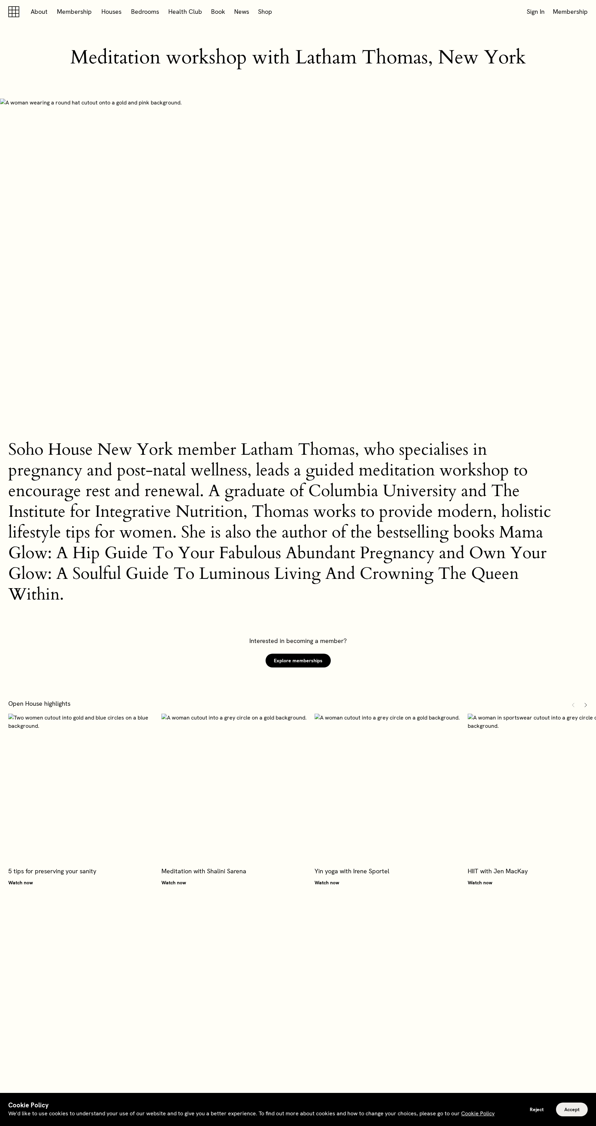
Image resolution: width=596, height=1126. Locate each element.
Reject (537, 1109)
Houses (111, 12)
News (241, 12)
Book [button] (218, 12)
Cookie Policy (478, 1113)
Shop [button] (265, 12)
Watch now (20, 882)
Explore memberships (298, 660)
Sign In (536, 12)
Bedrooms (145, 12)
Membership (74, 12)
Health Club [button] (185, 12)
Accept (571, 1109)
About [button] (39, 12)
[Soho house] (15, 12)
